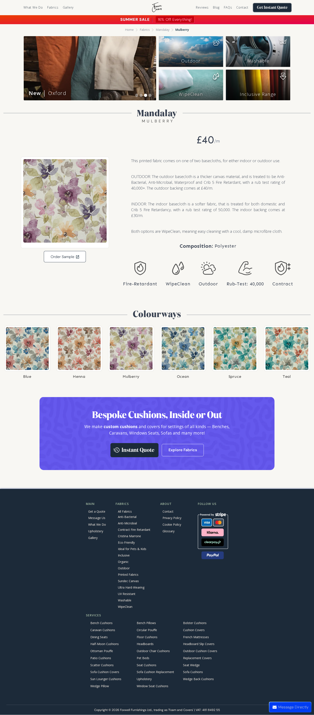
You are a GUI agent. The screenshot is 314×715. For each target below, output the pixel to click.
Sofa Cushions (193, 672)
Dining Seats (99, 637)
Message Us (96, 518)
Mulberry (182, 30)
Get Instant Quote (272, 8)
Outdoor (191, 61)
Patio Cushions (100, 658)
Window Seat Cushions (152, 686)
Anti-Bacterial (127, 517)
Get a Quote (96, 511)
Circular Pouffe (147, 630)
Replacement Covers (197, 658)
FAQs (228, 7)
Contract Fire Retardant (134, 530)
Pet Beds (143, 658)
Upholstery (95, 531)
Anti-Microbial (127, 523)
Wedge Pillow (99, 686)
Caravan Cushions (102, 630)
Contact (242, 7)
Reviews (202, 7)
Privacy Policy (172, 518)
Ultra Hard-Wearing (131, 587)
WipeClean (191, 94)
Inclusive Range (258, 94)
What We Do (33, 7)
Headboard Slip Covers (198, 644)
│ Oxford (47, 92)
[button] (53, 7)
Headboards (145, 644)
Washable (258, 61)
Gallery (68, 7)
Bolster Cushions (195, 623)
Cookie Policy (172, 524)
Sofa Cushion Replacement (155, 672)
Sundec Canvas (128, 581)
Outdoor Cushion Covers (200, 651)
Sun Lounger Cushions (105, 679)
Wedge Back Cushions (198, 679)
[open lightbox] (65, 201)
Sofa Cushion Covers (104, 672)
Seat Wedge (191, 665)
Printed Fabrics (128, 575)
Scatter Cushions (102, 665)
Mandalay (162, 30)
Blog (216, 7)
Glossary (169, 531)
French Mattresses (196, 637)
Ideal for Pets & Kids (132, 549)
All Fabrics (125, 511)
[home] (157, 7)
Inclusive (124, 555)
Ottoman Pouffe (101, 651)
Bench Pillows (146, 623)
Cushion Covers (194, 630)
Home (129, 30)
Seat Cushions (146, 665)
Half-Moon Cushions (104, 644)
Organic (123, 562)
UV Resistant (126, 594)
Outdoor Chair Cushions (153, 651)
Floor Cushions (147, 637)
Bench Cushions (101, 623)
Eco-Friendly (126, 542)
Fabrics (145, 30)
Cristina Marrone (129, 536)
